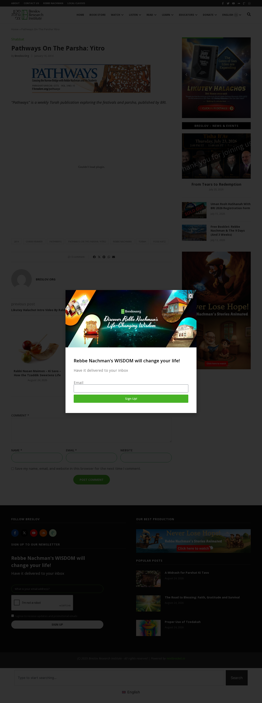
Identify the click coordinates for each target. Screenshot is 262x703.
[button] (190, 296)
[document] (131, 351)
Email (78, 382)
